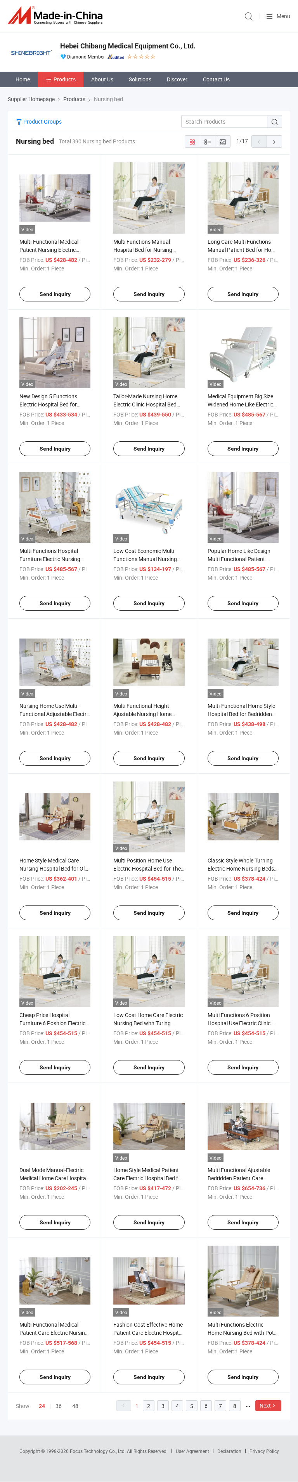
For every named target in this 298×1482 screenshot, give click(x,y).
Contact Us (216, 79)
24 (42, 1406)
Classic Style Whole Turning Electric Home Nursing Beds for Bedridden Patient (241, 868)
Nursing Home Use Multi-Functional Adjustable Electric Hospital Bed (54, 714)
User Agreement (192, 1451)
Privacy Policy (264, 1451)
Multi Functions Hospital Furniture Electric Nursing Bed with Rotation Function (52, 559)
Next (265, 1405)
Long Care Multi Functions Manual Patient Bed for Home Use (243, 250)
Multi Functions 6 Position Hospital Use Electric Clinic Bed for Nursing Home (239, 1023)
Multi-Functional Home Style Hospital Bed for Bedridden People (241, 714)
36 (58, 1406)
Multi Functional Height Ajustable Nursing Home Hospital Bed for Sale (142, 714)
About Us (102, 79)
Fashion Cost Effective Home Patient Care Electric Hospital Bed (148, 1332)
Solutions (140, 79)
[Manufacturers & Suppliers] (57, 15)
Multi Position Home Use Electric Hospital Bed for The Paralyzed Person (147, 868)
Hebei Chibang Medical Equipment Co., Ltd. (128, 46)
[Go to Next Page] (274, 141)
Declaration (229, 1451)
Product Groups (42, 121)
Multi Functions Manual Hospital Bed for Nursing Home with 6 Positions (142, 250)
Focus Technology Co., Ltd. (98, 1451)
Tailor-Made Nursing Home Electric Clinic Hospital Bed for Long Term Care (145, 404)
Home (23, 79)
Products (65, 79)
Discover (177, 79)
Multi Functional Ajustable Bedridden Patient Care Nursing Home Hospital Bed (241, 1178)
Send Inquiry (55, 294)
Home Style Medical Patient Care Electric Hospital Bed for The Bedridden (148, 1178)
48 (75, 1406)
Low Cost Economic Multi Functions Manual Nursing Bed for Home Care (145, 559)
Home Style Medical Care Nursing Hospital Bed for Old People (53, 868)
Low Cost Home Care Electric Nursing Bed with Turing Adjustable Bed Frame (148, 1023)
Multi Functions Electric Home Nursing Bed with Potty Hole (243, 1332)
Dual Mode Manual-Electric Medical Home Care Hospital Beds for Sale (53, 1178)
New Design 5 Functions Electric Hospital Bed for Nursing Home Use (48, 404)
